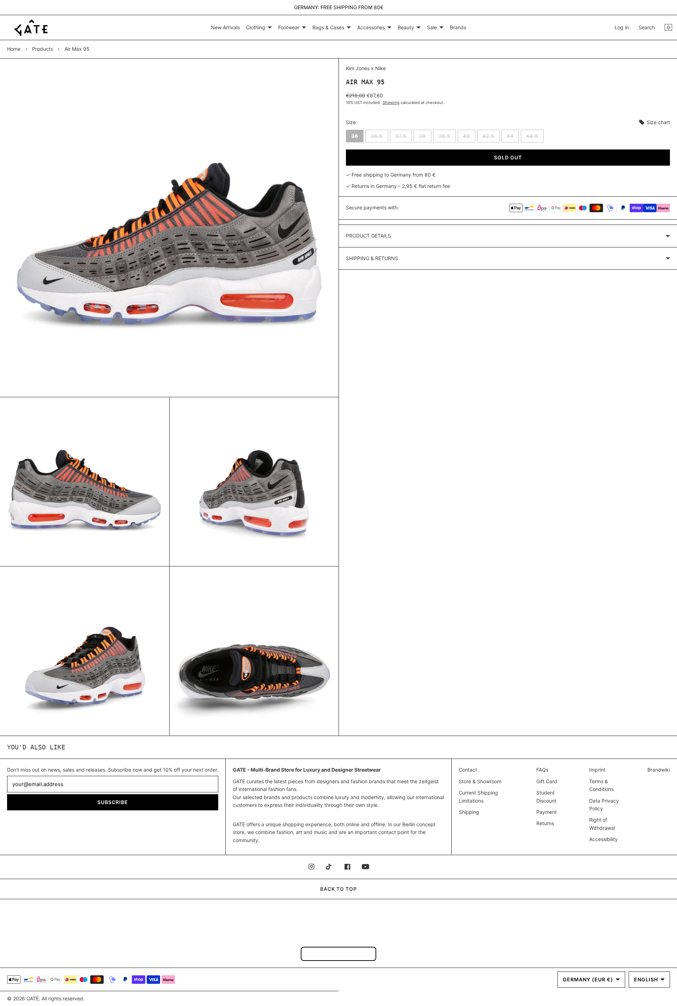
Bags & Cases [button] (328, 27)
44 (513, 137)
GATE (32, 998)
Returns (545, 823)
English (646, 979)
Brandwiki (658, 770)
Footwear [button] (288, 27)
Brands (458, 27)
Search (647, 27)
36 (357, 137)
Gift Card (546, 781)
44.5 (535, 137)
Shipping (391, 102)
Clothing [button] (255, 27)
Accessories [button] (371, 27)
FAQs (542, 770)
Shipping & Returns (372, 258)
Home (13, 49)
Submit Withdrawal (338, 954)
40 (469, 137)
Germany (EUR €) (588, 979)
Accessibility (603, 839)
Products (42, 49)
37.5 (403, 137)
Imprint (597, 770)
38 (425, 137)
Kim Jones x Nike (366, 68)
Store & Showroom (480, 781)
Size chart (657, 122)
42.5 (491, 137)
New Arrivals (225, 27)
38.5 (447, 137)
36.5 (379, 137)
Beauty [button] (406, 27)
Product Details (368, 236)
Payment (546, 812)
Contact (468, 770)
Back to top (338, 889)
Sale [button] (432, 27)
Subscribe (112, 802)
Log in (622, 27)
